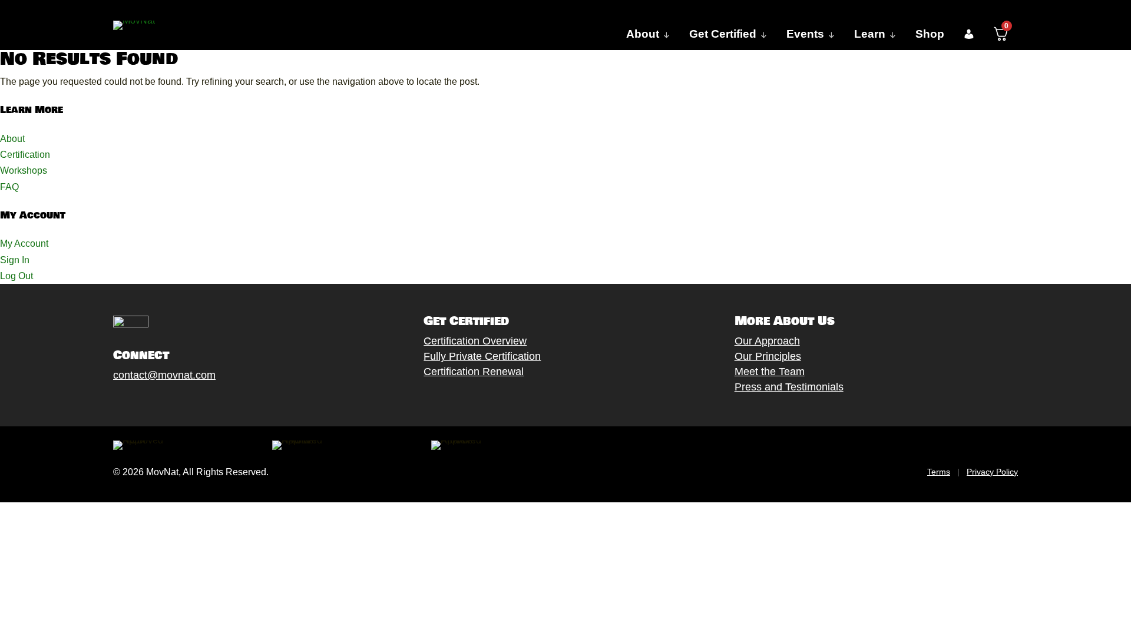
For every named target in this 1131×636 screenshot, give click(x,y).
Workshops (23, 170)
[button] (969, 34)
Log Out (16, 276)
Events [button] (805, 34)
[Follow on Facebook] (107, 402)
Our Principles (768, 356)
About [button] (642, 34)
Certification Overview (475, 341)
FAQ (9, 187)
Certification (25, 155)
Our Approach (767, 341)
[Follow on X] (131, 402)
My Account (24, 243)
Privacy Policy (992, 471)
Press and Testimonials (789, 387)
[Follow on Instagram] (154, 402)
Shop (929, 34)
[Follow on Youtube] (178, 402)
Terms (938, 471)
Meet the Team (770, 371)
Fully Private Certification (482, 356)
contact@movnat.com (164, 375)
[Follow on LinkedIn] (202, 402)
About (12, 139)
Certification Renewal (474, 371)
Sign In (14, 260)
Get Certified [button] (722, 34)
